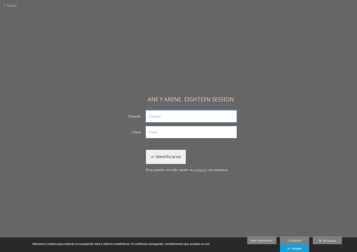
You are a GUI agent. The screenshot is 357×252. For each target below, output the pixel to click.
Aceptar (296, 248)
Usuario (134, 116)
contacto (200, 170)
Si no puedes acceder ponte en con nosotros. (187, 170)
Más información (262, 240)
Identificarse (167, 156)
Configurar (295, 240)
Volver (11, 6)
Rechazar (329, 241)
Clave (136, 132)
